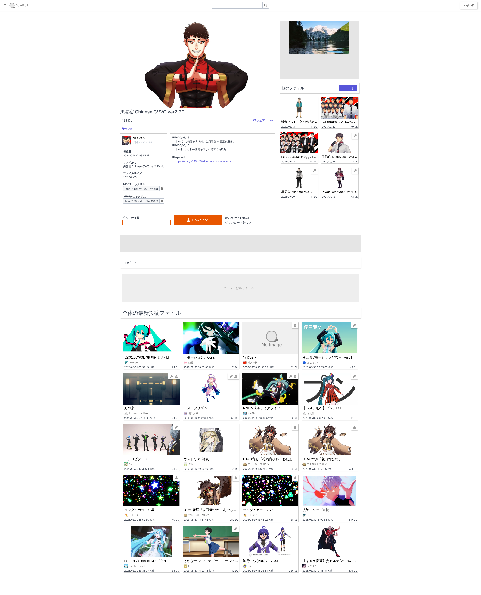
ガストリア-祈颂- (197, 459)
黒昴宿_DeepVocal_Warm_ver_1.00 (340, 157)
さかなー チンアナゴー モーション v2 (211, 561)
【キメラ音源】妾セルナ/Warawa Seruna (329, 561)
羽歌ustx (249, 357)
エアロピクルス (136, 459)
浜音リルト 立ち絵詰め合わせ (299, 122)
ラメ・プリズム (195, 408)
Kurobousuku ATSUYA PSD (340, 122)
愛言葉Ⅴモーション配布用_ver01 (327, 357)
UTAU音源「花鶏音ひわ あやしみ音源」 (211, 510)
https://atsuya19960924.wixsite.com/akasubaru (204, 161)
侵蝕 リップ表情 (315, 510)
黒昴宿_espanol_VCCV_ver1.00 (299, 192)
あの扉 (129, 408)
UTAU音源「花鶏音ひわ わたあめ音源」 (270, 459)
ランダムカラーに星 (139, 510)
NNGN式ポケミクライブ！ (263, 408)
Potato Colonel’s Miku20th (145, 561)
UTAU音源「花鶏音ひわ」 (322, 459)
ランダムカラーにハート (261, 510)
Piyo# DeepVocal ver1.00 (339, 192)
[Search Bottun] (265, 5)
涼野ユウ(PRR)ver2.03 (260, 561)
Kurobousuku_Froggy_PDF (299, 157)
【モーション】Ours (199, 357)
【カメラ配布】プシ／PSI (321, 408)
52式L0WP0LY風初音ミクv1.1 (146, 357)
